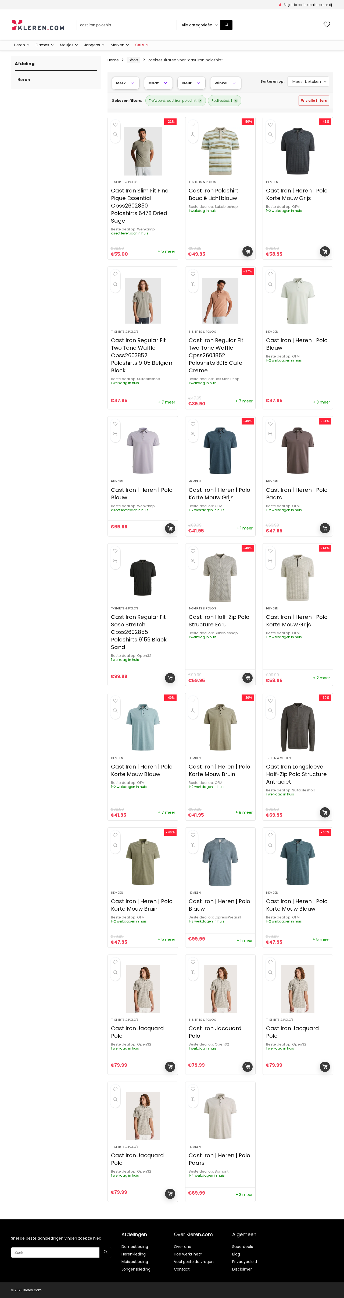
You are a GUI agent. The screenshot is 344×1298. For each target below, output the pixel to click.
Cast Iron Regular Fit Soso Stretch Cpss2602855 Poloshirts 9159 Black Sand (139, 632)
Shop (133, 60)
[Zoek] (226, 25)
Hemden (272, 182)
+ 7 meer (166, 402)
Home (113, 60)
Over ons (182, 1246)
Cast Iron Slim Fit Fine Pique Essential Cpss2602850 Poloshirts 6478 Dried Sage (140, 205)
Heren (19, 45)
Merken (117, 45)
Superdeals (242, 1246)
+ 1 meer (245, 528)
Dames (42, 45)
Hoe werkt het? (188, 1254)
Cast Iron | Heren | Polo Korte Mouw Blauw (142, 770)
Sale (139, 45)
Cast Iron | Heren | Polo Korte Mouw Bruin (219, 770)
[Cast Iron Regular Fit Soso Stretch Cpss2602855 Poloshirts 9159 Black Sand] (142, 577)
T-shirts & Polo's (124, 182)
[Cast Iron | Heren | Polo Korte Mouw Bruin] (220, 727)
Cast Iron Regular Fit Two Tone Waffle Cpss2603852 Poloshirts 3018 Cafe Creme (216, 355)
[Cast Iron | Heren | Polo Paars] (297, 450)
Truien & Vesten (278, 758)
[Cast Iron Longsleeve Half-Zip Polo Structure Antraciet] (297, 727)
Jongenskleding (135, 1269)
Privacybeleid (244, 1261)
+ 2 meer (321, 677)
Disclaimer (242, 1269)
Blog (236, 1254)
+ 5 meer (166, 251)
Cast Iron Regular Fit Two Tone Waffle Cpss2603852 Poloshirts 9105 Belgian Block (141, 355)
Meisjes (66, 45)
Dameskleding (134, 1246)
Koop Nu (247, 251)
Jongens (92, 45)
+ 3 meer (321, 402)
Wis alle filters (314, 100)
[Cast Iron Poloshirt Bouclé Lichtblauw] (220, 151)
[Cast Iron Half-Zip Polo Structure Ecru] (220, 577)
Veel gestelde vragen (194, 1261)
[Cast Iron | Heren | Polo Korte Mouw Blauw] (142, 727)
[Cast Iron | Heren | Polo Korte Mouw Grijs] (297, 151)
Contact (182, 1269)
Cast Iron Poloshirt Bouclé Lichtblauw (213, 194)
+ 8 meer (244, 812)
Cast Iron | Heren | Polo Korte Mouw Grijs (297, 194)
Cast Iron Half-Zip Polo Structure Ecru (219, 620)
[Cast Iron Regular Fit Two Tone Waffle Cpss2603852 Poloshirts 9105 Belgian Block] (142, 301)
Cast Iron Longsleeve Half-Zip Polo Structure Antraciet (296, 774)
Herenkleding (133, 1254)
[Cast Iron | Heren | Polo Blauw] (297, 301)
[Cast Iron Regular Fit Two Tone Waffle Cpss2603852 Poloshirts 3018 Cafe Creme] (220, 301)
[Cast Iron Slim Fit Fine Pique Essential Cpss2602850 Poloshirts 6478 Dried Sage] (142, 151)
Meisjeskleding (134, 1261)
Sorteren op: (272, 81)
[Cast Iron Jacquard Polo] (142, 989)
